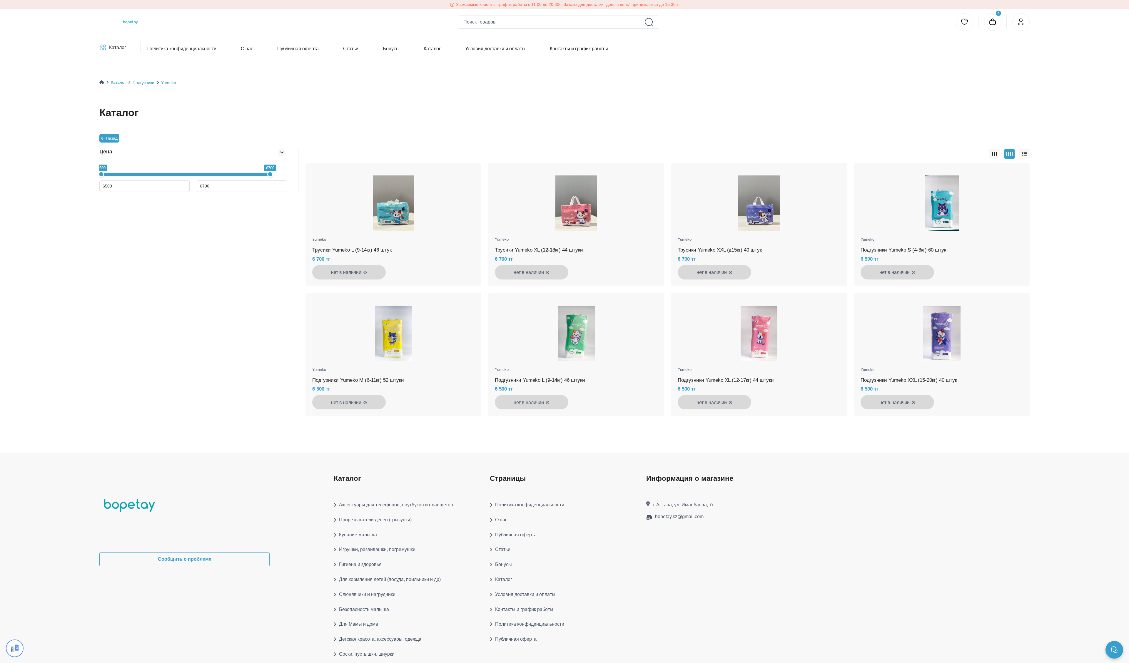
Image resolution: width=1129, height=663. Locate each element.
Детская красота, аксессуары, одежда (380, 639)
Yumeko (168, 82)
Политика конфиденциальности (181, 48)
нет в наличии (349, 272)
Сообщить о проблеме (184, 559)
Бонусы (391, 48)
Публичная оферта (298, 48)
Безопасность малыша (364, 609)
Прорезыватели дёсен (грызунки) (375, 519)
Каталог (117, 47)
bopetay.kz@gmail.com (679, 516)
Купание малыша (358, 534)
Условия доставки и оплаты (495, 48)
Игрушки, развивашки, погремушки (377, 549)
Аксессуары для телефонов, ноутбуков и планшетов (396, 504)
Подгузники (143, 82)
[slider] (101, 174)
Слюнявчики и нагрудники (367, 594)
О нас (247, 48)
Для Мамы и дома (358, 624)
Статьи (350, 48)
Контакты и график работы (579, 48)
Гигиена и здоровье (360, 564)
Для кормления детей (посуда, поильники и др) (390, 579)
